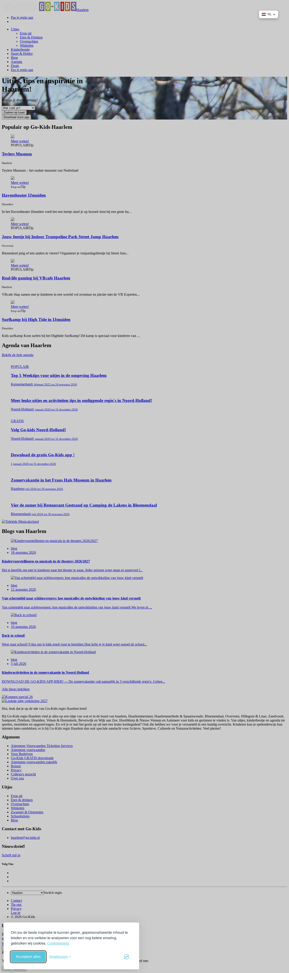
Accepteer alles (28, 957)
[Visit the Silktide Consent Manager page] (126, 956)
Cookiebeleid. (58, 943)
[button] (268, 14)
